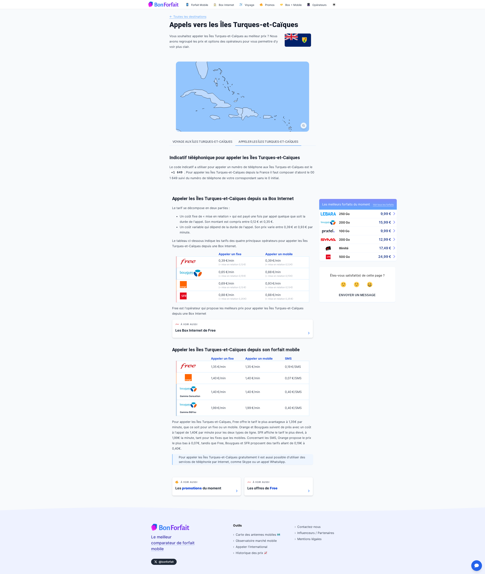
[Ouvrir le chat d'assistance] (476, 565)
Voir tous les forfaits (383, 204)
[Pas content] (344, 284)
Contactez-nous (309, 527)
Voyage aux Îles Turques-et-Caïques (202, 142)
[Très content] (370, 284)
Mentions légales (309, 539)
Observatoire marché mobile (256, 541)
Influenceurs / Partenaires (315, 533)
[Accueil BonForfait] (170, 529)
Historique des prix (250, 553)
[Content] (357, 284)
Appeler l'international (251, 547)
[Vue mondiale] (304, 126)
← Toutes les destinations (187, 16)
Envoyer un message (357, 295)
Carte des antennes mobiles (256, 534)
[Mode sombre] (334, 4)
